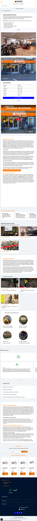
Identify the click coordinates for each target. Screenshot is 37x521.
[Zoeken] (35, 6)
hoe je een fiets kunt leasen (28, 159)
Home (2, 10)
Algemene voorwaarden (13, 518)
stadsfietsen (21, 214)
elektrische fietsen (27, 406)
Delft (32, 440)
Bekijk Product (5, 474)
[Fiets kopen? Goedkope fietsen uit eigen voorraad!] (18, 2)
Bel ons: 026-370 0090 (18, 97)
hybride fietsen (33, 214)
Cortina (9, 264)
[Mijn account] (33, 2)
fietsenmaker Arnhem (21, 176)
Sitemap (25, 518)
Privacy (19, 518)
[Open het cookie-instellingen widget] (1, 519)
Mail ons (18, 29)
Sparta (24, 263)
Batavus (26, 263)
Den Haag (28, 440)
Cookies (22, 518)
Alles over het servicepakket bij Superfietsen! (12, 170)
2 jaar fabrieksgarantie (20, 8)
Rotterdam (25, 440)
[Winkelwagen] (35, 2)
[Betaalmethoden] (19, 509)
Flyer (6, 264)
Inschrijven (24, 451)
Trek (21, 263)
